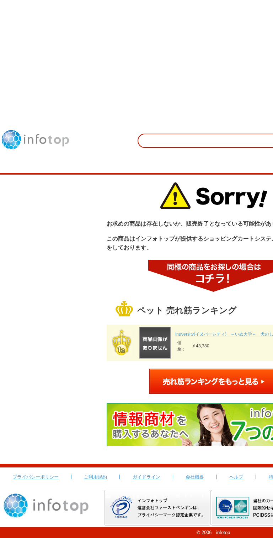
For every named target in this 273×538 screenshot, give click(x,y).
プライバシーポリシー (35, 477)
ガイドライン (146, 477)
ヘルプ (236, 477)
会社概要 (195, 477)
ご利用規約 (95, 477)
